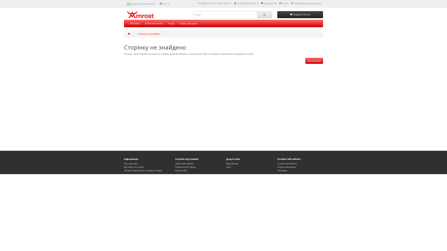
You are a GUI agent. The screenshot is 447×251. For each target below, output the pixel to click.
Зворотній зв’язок (184, 163)
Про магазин (130, 163)
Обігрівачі (134, 23)
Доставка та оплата (134, 167)
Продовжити (314, 60)
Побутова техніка (154, 23)
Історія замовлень (286, 167)
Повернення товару (185, 167)
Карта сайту (181, 170)
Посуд (171, 23)
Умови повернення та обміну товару (143, 170)
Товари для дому (188, 23)
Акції (228, 167)
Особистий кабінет (287, 163)
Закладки (282, 170)
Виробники (232, 163)
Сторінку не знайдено (149, 33)
